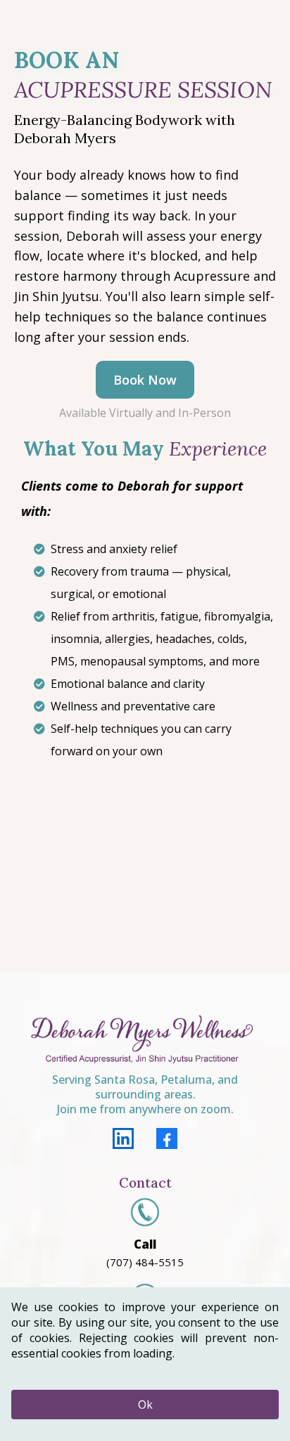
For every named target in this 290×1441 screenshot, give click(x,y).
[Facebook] (167, 1138)
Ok (145, 1404)
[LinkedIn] (123, 1138)
